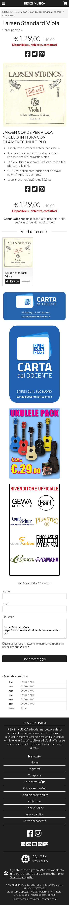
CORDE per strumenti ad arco (45, 11)
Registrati (34, 769)
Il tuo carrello (32, 782)
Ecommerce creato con (34, 898)
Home (35, 762)
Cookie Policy (35, 808)
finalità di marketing (18, 646)
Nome (6, 591)
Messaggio (8, 616)
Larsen (50, 222)
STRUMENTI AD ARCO (14, 11)
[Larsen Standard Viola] (34, 95)
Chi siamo (34, 801)
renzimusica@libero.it (43, 894)
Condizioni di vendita (34, 795)
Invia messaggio (34, 659)
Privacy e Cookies (34, 788)
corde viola (32, 222)
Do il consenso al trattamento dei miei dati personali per (33, 645)
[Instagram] (38, 835)
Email (5, 604)
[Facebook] (30, 835)
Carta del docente (34, 821)
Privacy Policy (34, 814)
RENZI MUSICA (34, 3)
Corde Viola (8, 15)
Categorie (34, 775)
